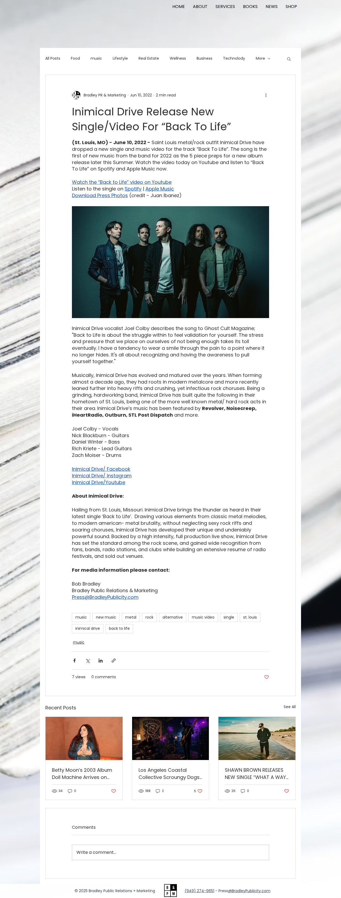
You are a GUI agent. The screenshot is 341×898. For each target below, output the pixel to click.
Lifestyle (120, 58)
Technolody (234, 58)
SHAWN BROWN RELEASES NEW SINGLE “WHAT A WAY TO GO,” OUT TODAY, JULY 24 (255, 774)
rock (149, 617)
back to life (119, 628)
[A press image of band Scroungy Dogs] (170, 738)
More (260, 58)
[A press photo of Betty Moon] (84, 738)
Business (204, 58)
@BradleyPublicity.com (249, 890)
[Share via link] (113, 660)
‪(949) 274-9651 (199, 890)
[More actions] (266, 95)
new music (106, 617)
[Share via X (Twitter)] (87, 660)
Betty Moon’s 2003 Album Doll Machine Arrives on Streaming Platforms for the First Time (82, 774)
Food (75, 58)
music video (203, 617)
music (96, 58)
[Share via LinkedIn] (100, 660)
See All (290, 706)
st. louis (250, 617)
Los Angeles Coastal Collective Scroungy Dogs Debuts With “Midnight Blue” (169, 774)
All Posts (52, 58)
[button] (288, 58)
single (229, 617)
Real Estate (149, 58)
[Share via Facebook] (74, 660)
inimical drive (87, 628)
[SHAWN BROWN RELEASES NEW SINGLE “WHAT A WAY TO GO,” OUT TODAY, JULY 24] (256, 738)
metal (130, 617)
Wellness (178, 58)
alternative (173, 617)
